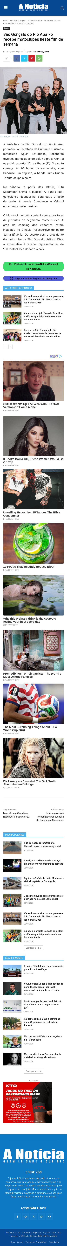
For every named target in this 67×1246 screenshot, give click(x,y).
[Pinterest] (31, 58)
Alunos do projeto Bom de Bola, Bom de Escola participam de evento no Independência (43, 316)
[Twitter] (24, 58)
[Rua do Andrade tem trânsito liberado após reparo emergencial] (12, 847)
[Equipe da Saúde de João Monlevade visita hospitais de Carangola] (12, 883)
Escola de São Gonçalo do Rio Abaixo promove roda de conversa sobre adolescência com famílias (42, 333)
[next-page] (10, 347)
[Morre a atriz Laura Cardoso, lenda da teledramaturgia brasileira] (12, 1059)
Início (5, 20)
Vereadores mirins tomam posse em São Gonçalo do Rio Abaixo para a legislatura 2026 (44, 299)
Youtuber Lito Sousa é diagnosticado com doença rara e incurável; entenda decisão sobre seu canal (43, 986)
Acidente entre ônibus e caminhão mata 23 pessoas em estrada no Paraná (42, 1022)
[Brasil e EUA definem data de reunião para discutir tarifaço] (12, 971)
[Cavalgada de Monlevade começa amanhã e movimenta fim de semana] (12, 865)
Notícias (14, 20)
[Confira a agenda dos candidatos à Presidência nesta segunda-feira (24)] (12, 1006)
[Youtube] (49, 1216)
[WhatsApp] (39, 58)
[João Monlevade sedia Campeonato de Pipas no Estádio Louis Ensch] (12, 900)
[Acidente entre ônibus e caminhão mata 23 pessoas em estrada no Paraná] (12, 1023)
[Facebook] (16, 58)
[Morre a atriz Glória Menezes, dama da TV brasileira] (12, 1041)
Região (23, 20)
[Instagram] (25, 1216)
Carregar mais (32, 947)
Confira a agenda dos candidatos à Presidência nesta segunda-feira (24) (42, 1004)
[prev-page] (5, 347)
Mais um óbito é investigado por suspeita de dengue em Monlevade (50, 817)
